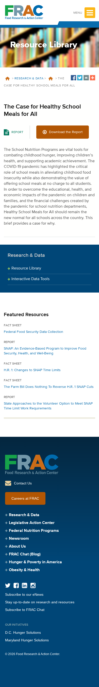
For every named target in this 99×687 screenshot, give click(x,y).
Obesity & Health (24, 570)
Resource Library (26, 268)
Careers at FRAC (25, 498)
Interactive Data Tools (30, 279)
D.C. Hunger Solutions (23, 632)
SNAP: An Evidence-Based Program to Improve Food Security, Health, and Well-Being (45, 351)
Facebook (16, 585)
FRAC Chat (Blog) (25, 554)
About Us (17, 547)
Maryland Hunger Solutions (27, 640)
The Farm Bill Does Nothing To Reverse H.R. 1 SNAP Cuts (49, 387)
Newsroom (19, 539)
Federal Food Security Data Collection (33, 332)
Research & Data (28, 78)
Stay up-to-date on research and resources (39, 602)
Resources (50, 78)
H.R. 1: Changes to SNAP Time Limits (32, 370)
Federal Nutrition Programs (34, 531)
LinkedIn (24, 585)
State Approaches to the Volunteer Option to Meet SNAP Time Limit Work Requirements (48, 406)
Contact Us (23, 483)
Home (7, 78)
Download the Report (65, 132)
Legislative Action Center (32, 523)
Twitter (7, 585)
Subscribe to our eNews (24, 594)
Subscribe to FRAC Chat (24, 610)
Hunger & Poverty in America (35, 562)
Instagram (33, 585)
